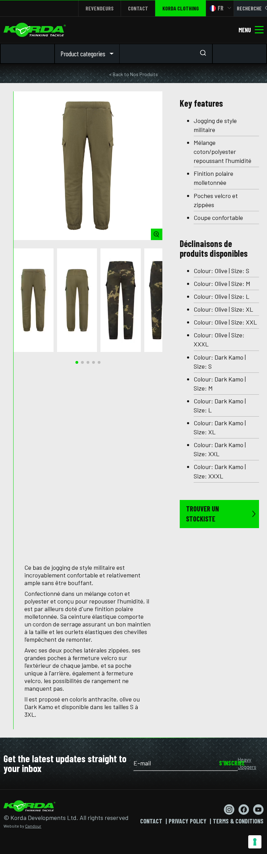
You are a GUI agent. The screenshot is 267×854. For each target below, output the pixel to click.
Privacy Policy (188, 821)
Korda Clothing (180, 8)
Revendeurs (100, 8)
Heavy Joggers (247, 763)
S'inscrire (228, 763)
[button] (76, 362)
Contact (138, 8)
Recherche (249, 8)
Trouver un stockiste (202, 513)
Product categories (82, 53)
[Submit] (205, 53)
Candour (33, 825)
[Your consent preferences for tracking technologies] (254, 841)
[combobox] (166, 53)
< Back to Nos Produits (133, 74)
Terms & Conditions (238, 821)
